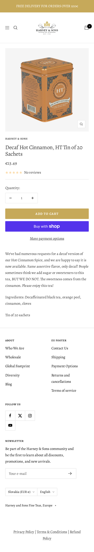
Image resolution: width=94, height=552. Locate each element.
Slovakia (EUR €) (19, 492)
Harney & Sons (16, 138)
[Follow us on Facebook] (10, 415)
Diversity (12, 375)
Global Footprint (17, 366)
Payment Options (64, 366)
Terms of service (63, 390)
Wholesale (13, 357)
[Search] (15, 28)
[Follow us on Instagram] (30, 415)
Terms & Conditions (52, 531)
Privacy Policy (23, 531)
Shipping (58, 357)
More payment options (47, 238)
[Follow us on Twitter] (20, 415)
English (45, 492)
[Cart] (86, 28)
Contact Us (59, 348)
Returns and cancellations (61, 378)
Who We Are (14, 348)
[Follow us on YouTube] (10, 425)
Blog (8, 384)
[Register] (70, 473)
